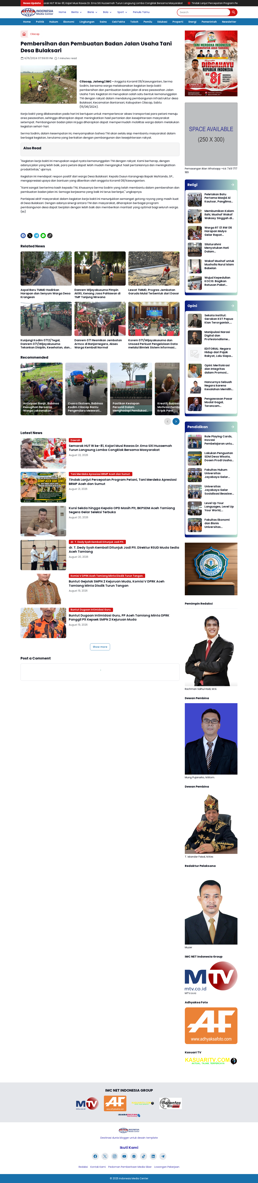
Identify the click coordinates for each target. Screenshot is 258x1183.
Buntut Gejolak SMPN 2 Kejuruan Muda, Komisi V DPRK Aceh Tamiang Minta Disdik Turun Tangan (116, 583)
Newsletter (229, 22)
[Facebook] (23, 235)
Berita (74, 12)
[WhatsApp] (43, 235)
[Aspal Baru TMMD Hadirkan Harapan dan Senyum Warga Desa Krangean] (46, 268)
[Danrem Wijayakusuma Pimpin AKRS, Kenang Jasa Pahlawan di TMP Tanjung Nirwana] (100, 268)
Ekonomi (68, 22)
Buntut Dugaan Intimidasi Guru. (91, 609)
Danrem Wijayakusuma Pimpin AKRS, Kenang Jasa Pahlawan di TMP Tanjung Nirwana (97, 293)
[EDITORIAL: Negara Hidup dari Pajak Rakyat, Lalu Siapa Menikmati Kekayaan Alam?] (195, 354)
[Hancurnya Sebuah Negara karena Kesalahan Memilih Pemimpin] (195, 387)
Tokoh (134, 22)
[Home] (24, 34)
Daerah (75, 440)
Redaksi (83, 1167)
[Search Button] (233, 12)
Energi (192, 22)
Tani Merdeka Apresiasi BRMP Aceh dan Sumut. (101, 474)
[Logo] (128, 1130)
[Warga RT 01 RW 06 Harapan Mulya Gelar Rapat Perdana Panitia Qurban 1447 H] (195, 233)
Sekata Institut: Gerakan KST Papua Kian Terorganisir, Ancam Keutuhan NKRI (218, 319)
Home (62, 12)
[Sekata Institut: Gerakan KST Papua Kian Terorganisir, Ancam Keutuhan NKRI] (195, 321)
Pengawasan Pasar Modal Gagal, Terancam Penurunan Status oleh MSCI (218, 402)
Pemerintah (209, 22)
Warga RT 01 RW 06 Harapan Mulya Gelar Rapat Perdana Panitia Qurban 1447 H (218, 231)
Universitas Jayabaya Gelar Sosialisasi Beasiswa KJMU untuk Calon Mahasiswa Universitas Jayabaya (219, 490)
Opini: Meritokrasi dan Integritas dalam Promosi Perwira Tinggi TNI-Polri (218, 369)
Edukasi (162, 22)
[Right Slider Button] (176, 421)
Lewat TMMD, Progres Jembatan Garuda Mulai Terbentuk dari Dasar (153, 292)
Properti (178, 22)
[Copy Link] (49, 235)
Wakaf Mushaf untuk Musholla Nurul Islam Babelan (219, 264)
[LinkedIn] (153, 1156)
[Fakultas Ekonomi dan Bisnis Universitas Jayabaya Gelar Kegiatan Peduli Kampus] (195, 525)
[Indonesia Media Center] (37, 12)
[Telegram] (36, 235)
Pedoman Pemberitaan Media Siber (130, 1167)
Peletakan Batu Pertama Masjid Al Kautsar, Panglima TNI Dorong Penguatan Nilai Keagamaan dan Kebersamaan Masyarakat (217, 198)
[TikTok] (143, 1156)
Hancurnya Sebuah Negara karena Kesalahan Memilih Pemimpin (218, 385)
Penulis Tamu (141, 12)
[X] (29, 235)
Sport (120, 12)
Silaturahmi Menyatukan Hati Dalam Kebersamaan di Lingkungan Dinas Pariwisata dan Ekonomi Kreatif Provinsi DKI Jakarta (219, 248)
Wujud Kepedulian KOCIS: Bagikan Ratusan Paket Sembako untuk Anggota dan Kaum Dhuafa (218, 281)
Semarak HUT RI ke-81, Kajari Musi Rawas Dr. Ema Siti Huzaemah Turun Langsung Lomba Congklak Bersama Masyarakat (120, 448)
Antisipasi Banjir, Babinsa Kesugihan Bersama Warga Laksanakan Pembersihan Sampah (41, 407)
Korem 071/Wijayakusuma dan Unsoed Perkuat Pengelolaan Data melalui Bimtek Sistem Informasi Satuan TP (153, 344)
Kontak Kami (98, 1167)
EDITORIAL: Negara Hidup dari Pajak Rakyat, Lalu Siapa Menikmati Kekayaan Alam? (217, 352)
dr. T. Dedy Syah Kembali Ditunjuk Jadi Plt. (97, 542)
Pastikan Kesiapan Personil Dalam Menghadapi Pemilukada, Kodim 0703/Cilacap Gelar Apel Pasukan (131, 407)
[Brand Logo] (87, 1103)
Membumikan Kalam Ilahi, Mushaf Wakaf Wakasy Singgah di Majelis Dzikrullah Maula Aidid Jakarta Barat (219, 214)
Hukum (53, 22)
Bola (105, 12)
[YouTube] (124, 1156)
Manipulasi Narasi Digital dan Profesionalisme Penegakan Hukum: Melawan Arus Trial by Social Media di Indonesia (218, 335)
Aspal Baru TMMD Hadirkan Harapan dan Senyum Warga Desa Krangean (45, 293)
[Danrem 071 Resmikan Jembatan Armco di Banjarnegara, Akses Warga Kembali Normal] (100, 319)
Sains (103, 22)
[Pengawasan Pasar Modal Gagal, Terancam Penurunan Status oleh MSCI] (195, 404)
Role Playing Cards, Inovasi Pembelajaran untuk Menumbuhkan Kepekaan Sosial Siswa (218, 440)
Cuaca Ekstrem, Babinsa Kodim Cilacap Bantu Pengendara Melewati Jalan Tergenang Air (85, 407)
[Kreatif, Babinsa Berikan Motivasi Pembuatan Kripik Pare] (176, 389)
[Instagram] (114, 1156)
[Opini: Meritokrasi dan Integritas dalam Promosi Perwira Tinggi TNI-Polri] (195, 371)
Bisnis (91, 12)
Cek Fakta (118, 22)
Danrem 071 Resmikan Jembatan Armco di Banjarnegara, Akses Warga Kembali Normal (98, 344)
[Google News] (133, 1156)
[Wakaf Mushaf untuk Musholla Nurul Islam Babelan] (195, 266)
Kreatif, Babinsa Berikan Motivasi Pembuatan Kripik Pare (174, 407)
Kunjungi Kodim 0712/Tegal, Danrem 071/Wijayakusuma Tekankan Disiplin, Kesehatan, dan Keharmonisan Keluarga (45, 344)
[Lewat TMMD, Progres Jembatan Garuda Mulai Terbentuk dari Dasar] (154, 268)
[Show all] (233, 185)
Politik (40, 22)
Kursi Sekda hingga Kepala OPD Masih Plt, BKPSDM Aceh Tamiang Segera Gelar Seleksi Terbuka (122, 510)
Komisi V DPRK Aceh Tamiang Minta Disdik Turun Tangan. (107, 576)
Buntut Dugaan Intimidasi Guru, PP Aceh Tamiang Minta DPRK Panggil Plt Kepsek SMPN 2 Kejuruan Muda (119, 617)
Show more (100, 647)
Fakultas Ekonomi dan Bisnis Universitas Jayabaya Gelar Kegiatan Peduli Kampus (217, 523)
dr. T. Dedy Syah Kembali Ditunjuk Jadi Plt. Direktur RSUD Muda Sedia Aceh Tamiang (124, 549)
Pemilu (148, 22)
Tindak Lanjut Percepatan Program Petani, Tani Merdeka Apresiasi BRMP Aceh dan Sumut (184, 3)
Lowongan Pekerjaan (166, 1167)
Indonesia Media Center (133, 1178)
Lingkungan (87, 22)
